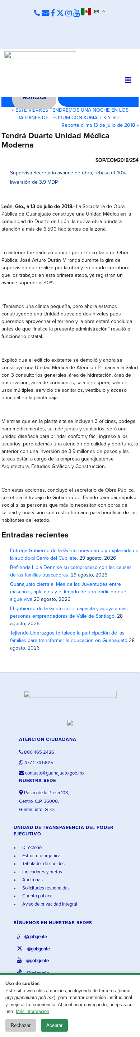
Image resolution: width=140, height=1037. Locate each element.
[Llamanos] (37, 13)
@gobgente (35, 937)
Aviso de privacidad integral (49, 904)
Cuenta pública (36, 896)
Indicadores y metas (41, 872)
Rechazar (21, 1025)
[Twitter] (60, 14)
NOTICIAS (34, 97)
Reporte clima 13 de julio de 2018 (98, 125)
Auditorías (32, 880)
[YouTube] (76, 14)
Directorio (31, 847)
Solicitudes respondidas (45, 888)
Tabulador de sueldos (43, 864)
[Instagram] (68, 14)
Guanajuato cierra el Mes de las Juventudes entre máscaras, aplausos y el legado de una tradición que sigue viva (68, 592)
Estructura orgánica (41, 856)
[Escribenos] (45, 13)
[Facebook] (53, 14)
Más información (32, 1011)
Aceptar (54, 1025)
